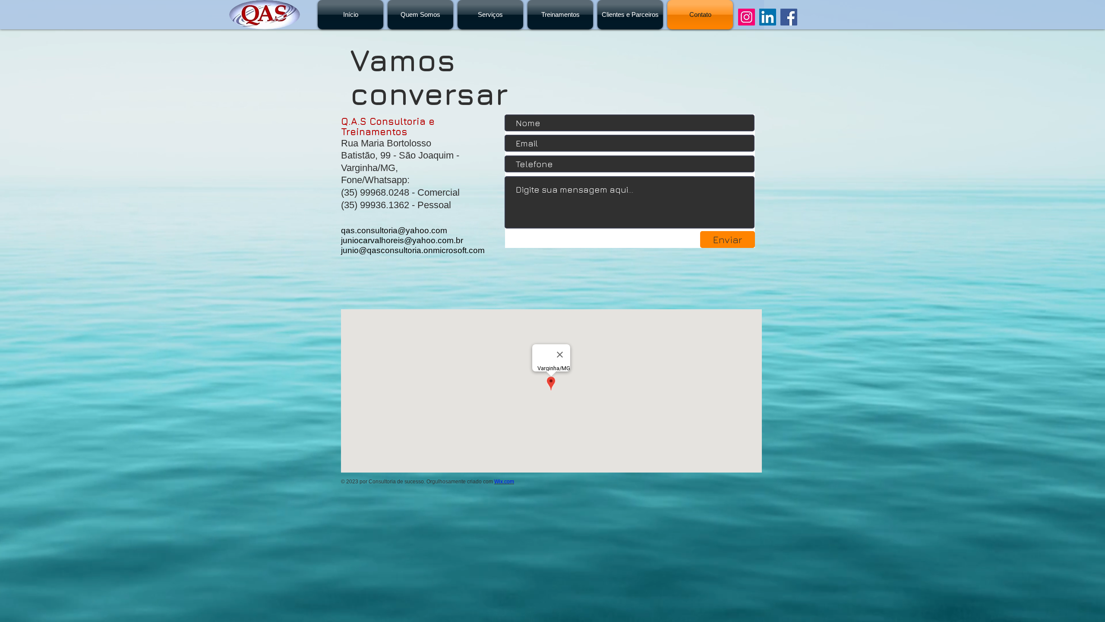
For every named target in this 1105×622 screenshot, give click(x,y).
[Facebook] (788, 17)
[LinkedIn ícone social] (767, 17)
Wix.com (504, 482)
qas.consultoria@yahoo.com (394, 230)
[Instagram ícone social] (746, 17)
